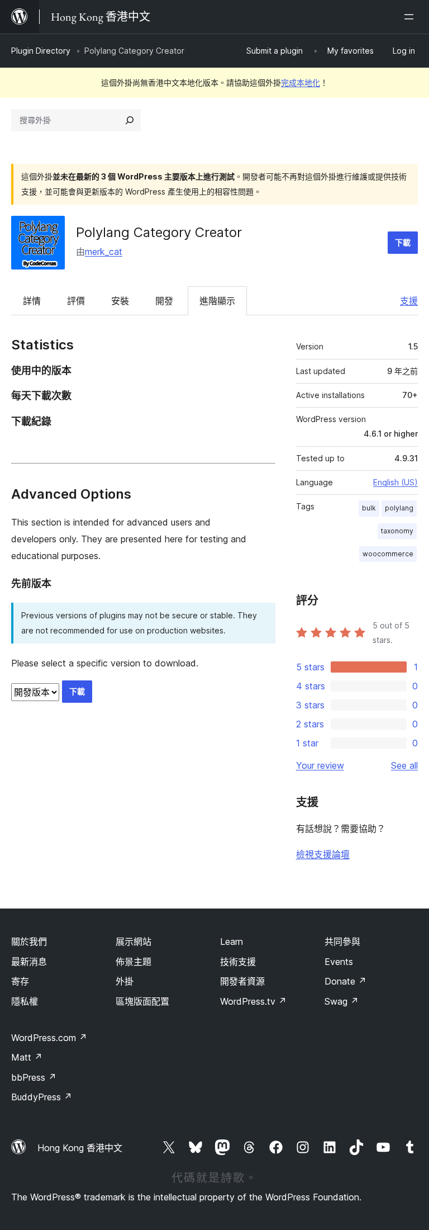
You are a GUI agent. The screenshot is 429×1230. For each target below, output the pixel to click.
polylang (399, 508)
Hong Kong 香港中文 (79, 1147)
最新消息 (29, 961)
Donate (345, 981)
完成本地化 (300, 82)
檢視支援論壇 (323, 854)
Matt (26, 1057)
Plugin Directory (40, 50)
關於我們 (29, 941)
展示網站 (133, 941)
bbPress (33, 1077)
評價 (76, 300)
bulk (369, 508)
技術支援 (238, 961)
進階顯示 (217, 300)
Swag (342, 1001)
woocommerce (388, 554)
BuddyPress (41, 1097)
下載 (403, 242)
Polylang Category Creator (159, 232)
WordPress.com (49, 1037)
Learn (231, 941)
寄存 (20, 981)
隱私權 (24, 1001)
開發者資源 (242, 981)
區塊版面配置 (142, 1001)
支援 (409, 300)
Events (339, 961)
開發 (164, 300)
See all (404, 765)
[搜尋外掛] (129, 120)
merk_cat (103, 251)
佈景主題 (133, 961)
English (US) (395, 482)
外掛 (125, 981)
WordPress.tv (253, 1001)
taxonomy (397, 531)
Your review (320, 765)
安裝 (120, 300)
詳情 (32, 300)
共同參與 (342, 941)
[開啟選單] (411, 17)
